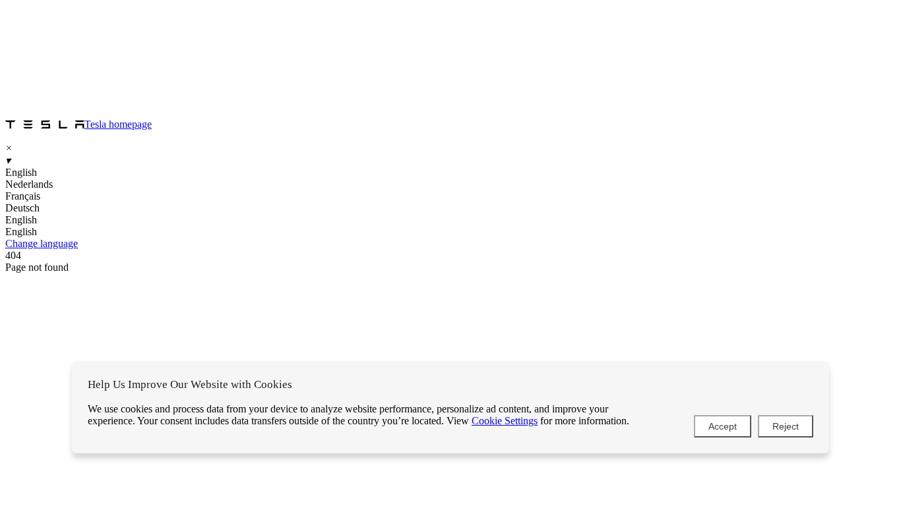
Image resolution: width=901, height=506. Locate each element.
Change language (41, 243)
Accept (722, 426)
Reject (785, 426)
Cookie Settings (505, 420)
